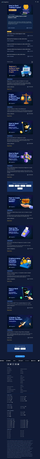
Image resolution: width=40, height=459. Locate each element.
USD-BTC (17, 348)
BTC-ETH (20, 188)
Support (21, 389)
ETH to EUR (9, 436)
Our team (21, 373)
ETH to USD (22, 432)
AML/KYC (21, 378)
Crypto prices (9, 429)
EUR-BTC (23, 348)
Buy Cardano (10, 402)
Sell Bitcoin (9, 406)
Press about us (9, 370)
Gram (9, 416)
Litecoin (22, 413)
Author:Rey (9, 307)
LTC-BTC (17, 185)
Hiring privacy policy (10, 386)
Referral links (9, 378)
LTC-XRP (22, 185)
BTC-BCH (28, 185)
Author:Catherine (10, 86)
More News (20, 356)
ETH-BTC (11, 185)
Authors (21, 370)
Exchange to (10, 420)
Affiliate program (9, 381)
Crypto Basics (10, 210)
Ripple (9, 413)
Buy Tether (23, 399)
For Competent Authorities (11, 389)
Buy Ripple (9, 399)
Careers (8, 373)
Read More (9, 145)
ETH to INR (8, 433)
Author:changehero (11, 248)
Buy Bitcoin (9, 396)
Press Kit (21, 392)
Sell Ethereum (23, 406)
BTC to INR (8, 432)
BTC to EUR (22, 433)
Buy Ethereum (23, 396)
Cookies (21, 381)
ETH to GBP (22, 436)
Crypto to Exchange (10, 410)
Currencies (22, 386)
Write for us (9, 392)
